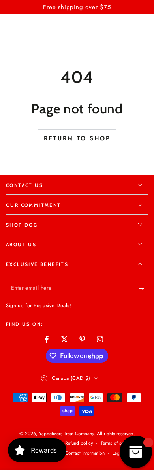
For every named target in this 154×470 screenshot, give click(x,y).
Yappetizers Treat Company (66, 433)
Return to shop (77, 138)
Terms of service (117, 443)
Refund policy (79, 443)
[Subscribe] (143, 288)
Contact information (85, 453)
